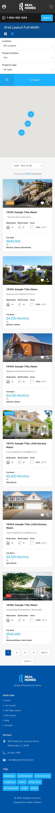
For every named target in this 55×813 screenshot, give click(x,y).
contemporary (25, 776)
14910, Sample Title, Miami (21, 212)
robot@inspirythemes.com (20, 760)
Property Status (10, 53)
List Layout (10, 705)
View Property (28, 202)
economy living (42, 776)
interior (22, 782)
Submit (47, 18)
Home (7, 700)
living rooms (35, 782)
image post (9, 782)
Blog (7, 720)
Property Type (9, 65)
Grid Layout (10, 715)
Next (43, 652)
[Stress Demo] (27, 9)
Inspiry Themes (33, 802)
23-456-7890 (14, 752)
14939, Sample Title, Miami (21, 289)
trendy (34, 788)
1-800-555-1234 (17, 17)
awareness (9, 776)
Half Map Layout (13, 710)
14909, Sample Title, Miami (21, 366)
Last (26, 661)
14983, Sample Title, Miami (21, 605)
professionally (11, 788)
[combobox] (27, 46)
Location (6, 41)
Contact (9, 725)
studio (24, 788)
